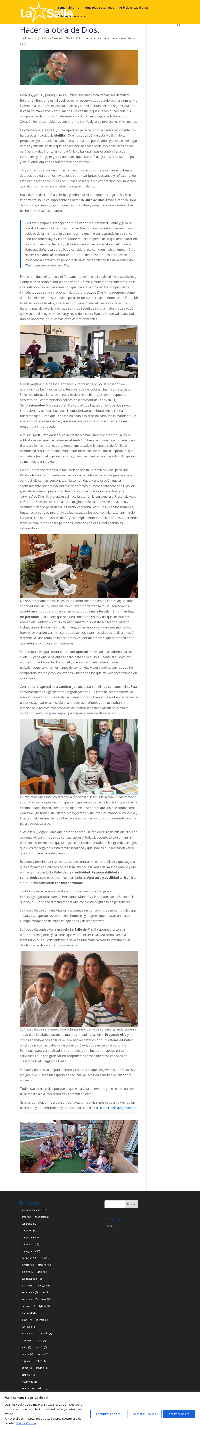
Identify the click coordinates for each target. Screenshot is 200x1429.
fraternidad (29, 1299)
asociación (42, 1217)
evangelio (44, 1285)
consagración (30, 1251)
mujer (41, 1340)
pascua (27, 1354)
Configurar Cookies (108, 1414)
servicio (41, 1368)
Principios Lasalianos (99, 7)
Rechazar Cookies (144, 1414)
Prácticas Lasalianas (133, 7)
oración (41, 1347)
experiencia (29, 1292)
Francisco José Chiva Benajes (43, 38)
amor (26, 1217)
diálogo (27, 1272)
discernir (44, 1265)
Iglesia (44, 1306)
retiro (41, 1361)
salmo (26, 1368)
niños (26, 1347)
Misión (26, 1340)
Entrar (109, 1226)
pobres (42, 1354)
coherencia (29, 1223)
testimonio (29, 1381)
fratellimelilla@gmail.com (118, 1108)
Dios (44, 1258)
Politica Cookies (26, 1423)
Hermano (28, 1306)
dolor (42, 1272)
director (27, 1265)
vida (42, 1388)
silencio (28, 1375)
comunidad (30, 1244)
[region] (100, 1410)
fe (45, 1292)
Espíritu (27, 1285)
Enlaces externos (70, 16)
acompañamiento (33, 1210)
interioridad (29, 1313)
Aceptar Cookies (179, 1414)
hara (45, 1299)
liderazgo (28, 1326)
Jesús (26, 1320)
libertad (42, 1320)
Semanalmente (68, 7)
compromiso (30, 1237)
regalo (26, 1361)
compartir (28, 1230)
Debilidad (28, 1258)
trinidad (27, 1388)
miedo (46, 1333)
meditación (29, 1333)
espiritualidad (31, 1278)
